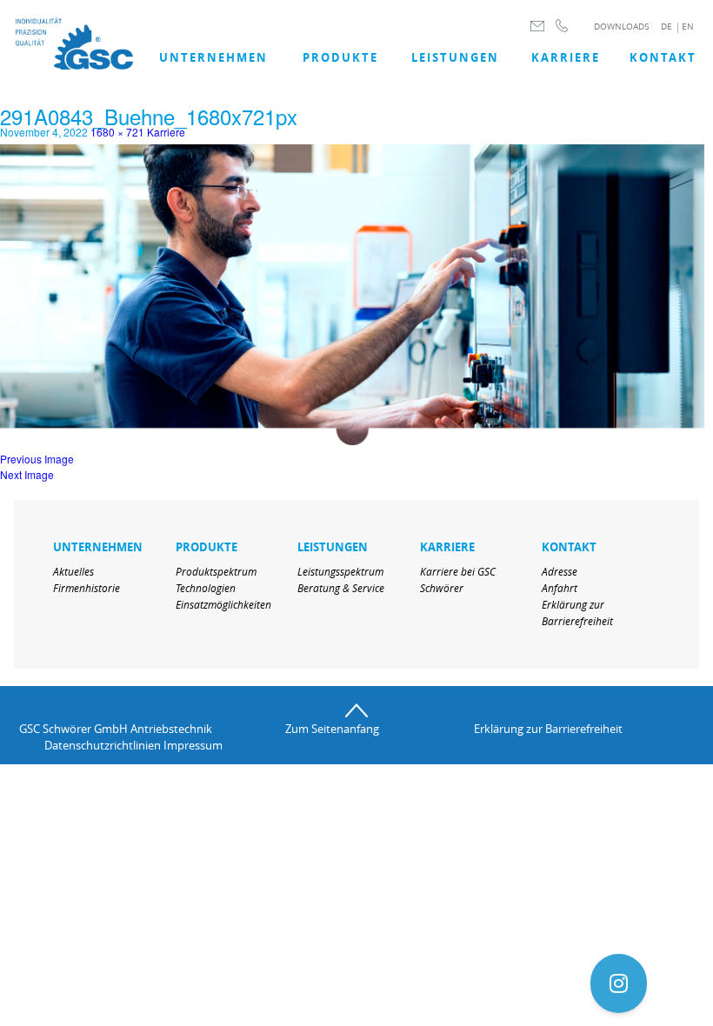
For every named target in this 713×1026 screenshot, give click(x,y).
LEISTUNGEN (455, 57)
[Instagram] (618, 983)
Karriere (565, 57)
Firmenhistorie (86, 588)
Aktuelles (73, 571)
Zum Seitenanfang (332, 728)
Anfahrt (559, 588)
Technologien (206, 588)
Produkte (340, 57)
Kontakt (663, 57)
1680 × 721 (117, 131)
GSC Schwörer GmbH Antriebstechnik (115, 728)
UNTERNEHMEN (213, 57)
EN (688, 26)
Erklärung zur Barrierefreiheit (548, 728)
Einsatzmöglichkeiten (223, 604)
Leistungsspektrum (340, 571)
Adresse (559, 571)
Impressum (192, 745)
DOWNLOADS (621, 26)
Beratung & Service (340, 588)
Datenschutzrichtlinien (102, 745)
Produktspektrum (216, 571)
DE (666, 26)
